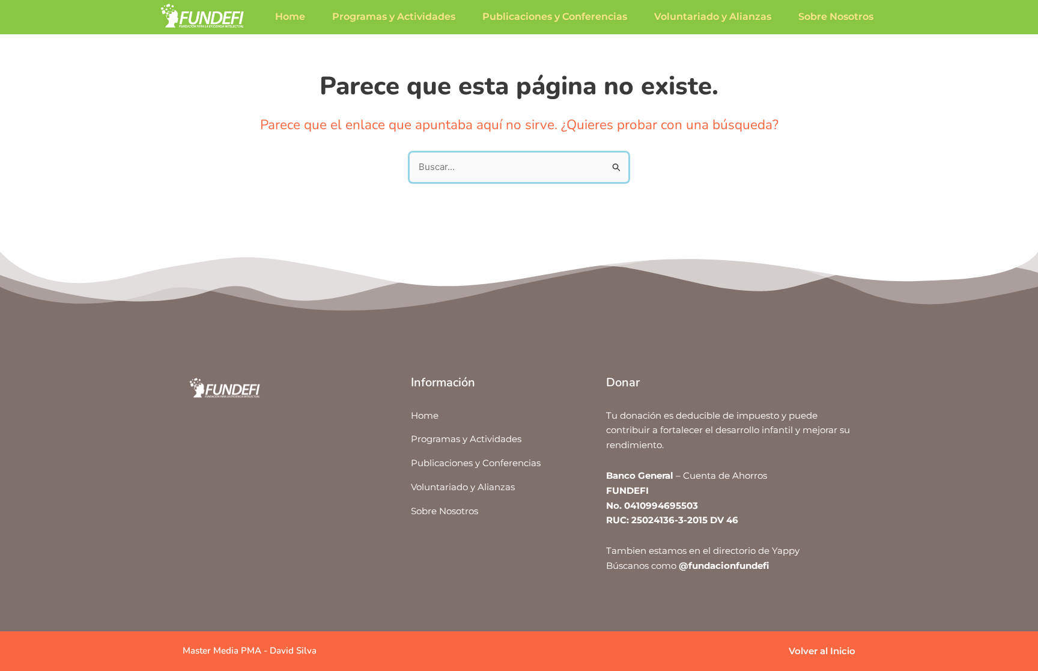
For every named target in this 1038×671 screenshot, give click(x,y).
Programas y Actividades (393, 16)
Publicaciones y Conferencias (554, 16)
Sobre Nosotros (835, 16)
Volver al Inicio (822, 651)
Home (290, 16)
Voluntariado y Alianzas (712, 16)
